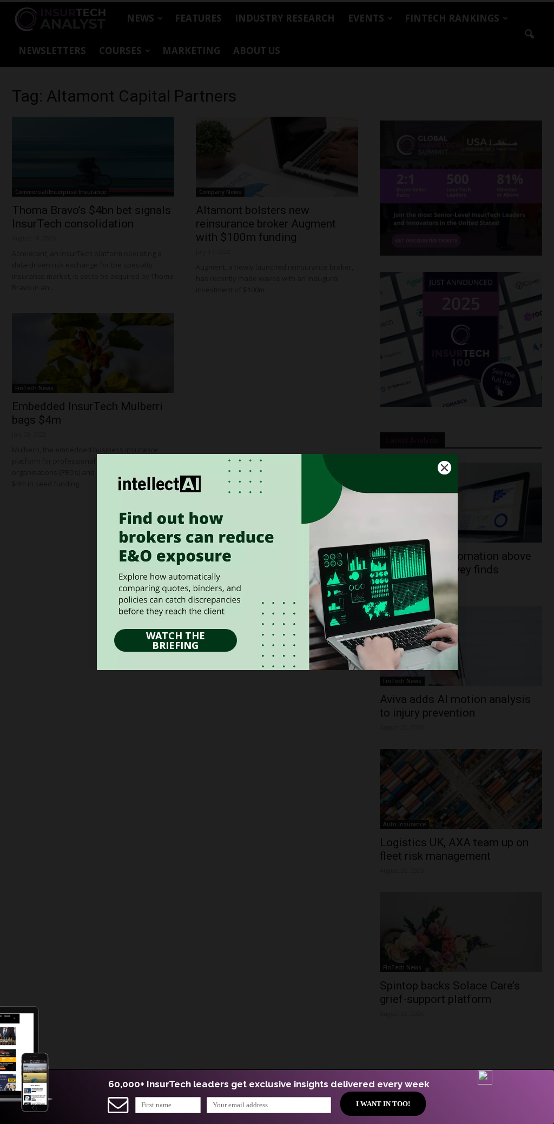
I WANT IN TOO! (383, 1104)
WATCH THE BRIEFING (175, 640)
